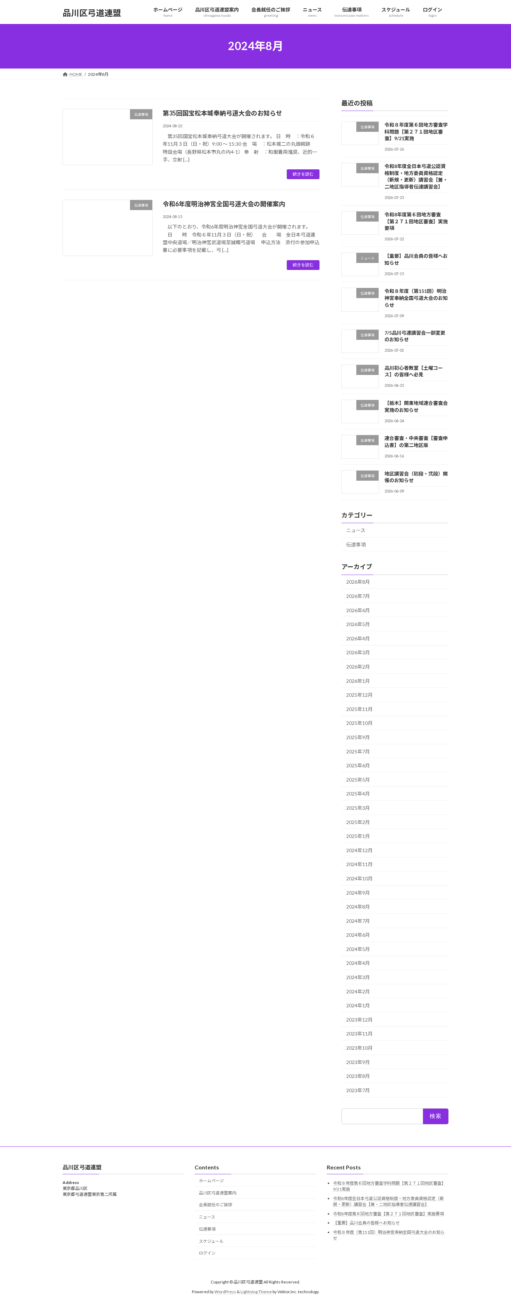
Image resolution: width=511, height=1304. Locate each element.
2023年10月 (359, 1048)
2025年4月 (358, 794)
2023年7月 (358, 1090)
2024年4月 (358, 963)
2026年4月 (358, 638)
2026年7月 (358, 596)
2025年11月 (359, 709)
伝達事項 (356, 544)
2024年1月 (358, 1005)
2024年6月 (358, 935)
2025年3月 (358, 808)
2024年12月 (359, 850)
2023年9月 (358, 1062)
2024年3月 (358, 977)
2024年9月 (358, 892)
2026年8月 (358, 582)
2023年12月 (359, 1019)
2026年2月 (358, 667)
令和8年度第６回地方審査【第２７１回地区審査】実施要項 (416, 221)
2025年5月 (358, 779)
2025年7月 (358, 751)
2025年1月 (358, 836)
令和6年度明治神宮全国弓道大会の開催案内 (224, 204)
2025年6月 (358, 765)
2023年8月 (358, 1076)
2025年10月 (359, 723)
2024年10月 (359, 878)
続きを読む (303, 174)
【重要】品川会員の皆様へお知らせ (366, 1222)
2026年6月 (358, 610)
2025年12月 (359, 695)
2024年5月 (358, 949)
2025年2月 (358, 822)
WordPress (225, 1291)
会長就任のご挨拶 (215, 1204)
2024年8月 (358, 907)
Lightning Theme (256, 1291)
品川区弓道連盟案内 (217, 1192)
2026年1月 (358, 680)
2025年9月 (358, 737)
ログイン (207, 1253)
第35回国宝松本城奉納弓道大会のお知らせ (222, 113)
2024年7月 (358, 920)
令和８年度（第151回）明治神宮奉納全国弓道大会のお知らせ (416, 297)
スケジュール (211, 1241)
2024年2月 (358, 991)
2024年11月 (359, 864)
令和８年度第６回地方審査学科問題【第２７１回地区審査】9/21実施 (416, 131)
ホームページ (211, 1180)
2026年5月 (358, 624)
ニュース (355, 530)
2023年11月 (359, 1034)
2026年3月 (358, 652)
